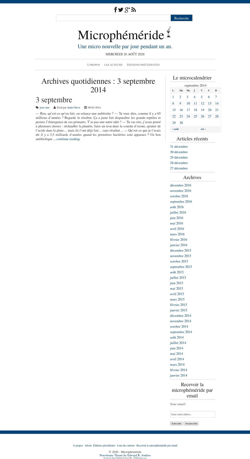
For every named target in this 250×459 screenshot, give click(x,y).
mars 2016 (177, 234)
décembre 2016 (180, 185)
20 (209, 109)
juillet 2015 (178, 277)
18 (195, 109)
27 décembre (179, 168)
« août (175, 129)
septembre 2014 (181, 331)
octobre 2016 (179, 196)
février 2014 (178, 370)
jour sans (44, 107)
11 (195, 103)
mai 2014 (176, 353)
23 (181, 116)
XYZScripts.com (140, 457)
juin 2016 (176, 217)
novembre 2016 (180, 190)
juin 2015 (176, 283)
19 (202, 109)
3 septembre (54, 99)
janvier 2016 (178, 245)
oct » (203, 129)
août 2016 (177, 207)
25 (195, 116)
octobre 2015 (179, 261)
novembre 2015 (180, 255)
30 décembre (179, 152)
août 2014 (177, 337)
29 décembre (179, 157)
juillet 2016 (178, 212)
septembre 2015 (181, 266)
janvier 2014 (178, 375)
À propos (93, 64)
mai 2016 (176, 223)
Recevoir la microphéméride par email (157, 445)
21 (217, 109)
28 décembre (179, 162)
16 (181, 109)
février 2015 (178, 304)
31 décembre (179, 146)
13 (209, 103)
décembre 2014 (180, 315)
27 (209, 116)
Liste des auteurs (126, 445)
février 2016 (178, 239)
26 (202, 116)
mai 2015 (176, 288)
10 (188, 103)
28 (217, 116)
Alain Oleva (73, 107)
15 (174, 109)
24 (188, 116)
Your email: (178, 404)
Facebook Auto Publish (113, 457)
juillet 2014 (178, 342)
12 (202, 103)
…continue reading (66, 138)
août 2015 (177, 272)
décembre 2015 (180, 250)
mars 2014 (177, 364)
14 (217, 103)
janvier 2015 (178, 310)
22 (174, 116)
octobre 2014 (179, 326)
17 (188, 109)
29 (174, 122)
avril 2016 (177, 228)
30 (181, 122)
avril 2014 (177, 359)
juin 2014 (176, 348)
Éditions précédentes (143, 64)
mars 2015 (177, 299)
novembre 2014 (180, 321)
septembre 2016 (181, 201)
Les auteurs (113, 64)
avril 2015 (177, 293)
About (88, 445)
